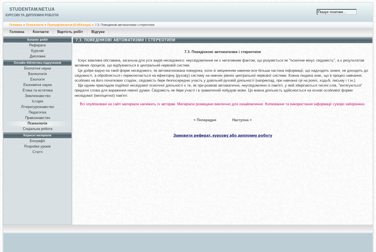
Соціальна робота (37, 129)
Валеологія (37, 74)
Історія (37, 101)
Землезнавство (37, 96)
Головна (15, 24)
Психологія (34, 24)
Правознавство (37, 118)
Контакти (41, 32)
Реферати (37, 45)
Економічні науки (37, 85)
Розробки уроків (37, 146)
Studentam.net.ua (32, 9)
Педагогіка (37, 112)
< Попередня (205, 120)
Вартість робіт (70, 32)
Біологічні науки (37, 68)
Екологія (37, 79)
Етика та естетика (38, 90)
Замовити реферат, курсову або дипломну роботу (222, 135)
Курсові (37, 51)
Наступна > (242, 120)
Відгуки (98, 32)
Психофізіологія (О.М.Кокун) (69, 24)
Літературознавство (37, 107)
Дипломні (37, 56)
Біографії (37, 141)
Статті (37, 152)
